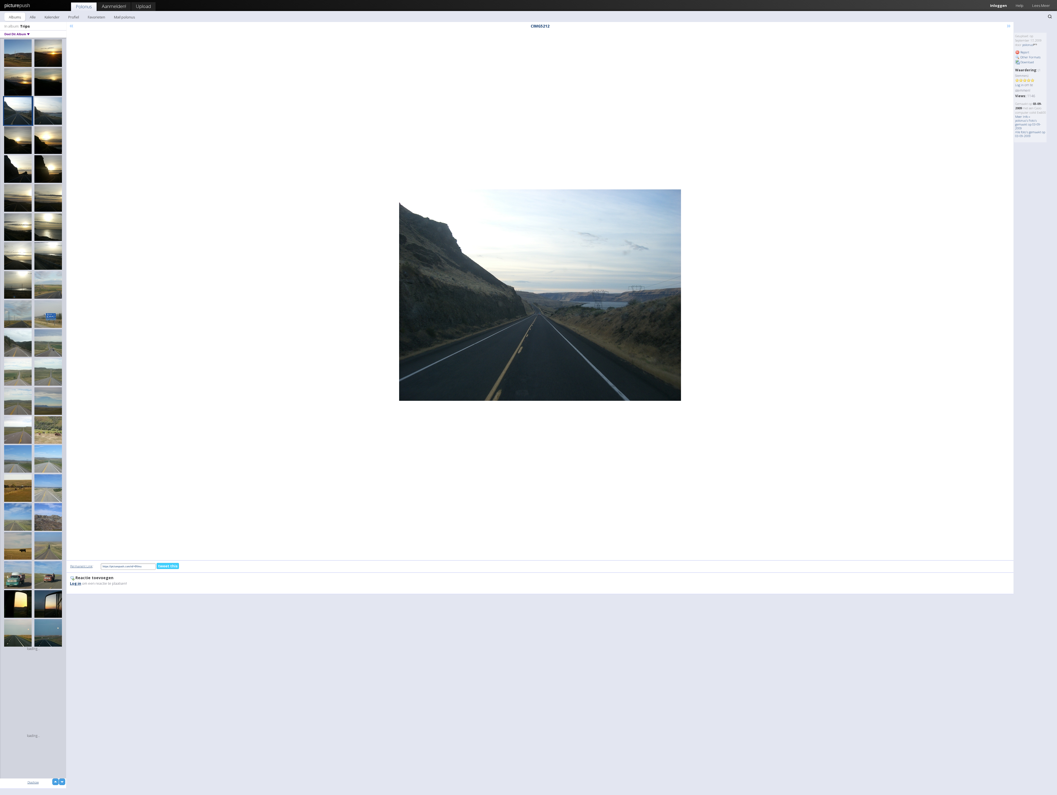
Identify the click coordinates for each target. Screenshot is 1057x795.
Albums (15, 17)
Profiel (73, 17)
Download (1027, 62)
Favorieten (96, 17)
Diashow (33, 782)
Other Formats (1030, 57)
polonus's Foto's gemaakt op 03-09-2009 (1028, 124)
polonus (1027, 45)
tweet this (168, 565)
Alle (33, 17)
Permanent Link (81, 566)
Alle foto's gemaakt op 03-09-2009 (1030, 134)
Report (1024, 52)
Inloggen (998, 5)
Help (1019, 5)
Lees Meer (1041, 5)
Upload (143, 6)
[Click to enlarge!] (540, 295)
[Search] (1049, 16)
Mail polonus (124, 17)
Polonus (84, 6)
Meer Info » (1022, 117)
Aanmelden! (114, 6)
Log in (1019, 85)
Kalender (52, 17)
